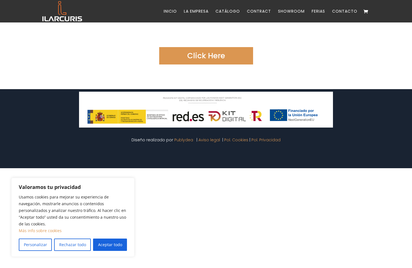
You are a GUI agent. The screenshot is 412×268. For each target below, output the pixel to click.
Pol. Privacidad (266, 140)
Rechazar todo (72, 244)
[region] (73, 217)
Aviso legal (209, 140)
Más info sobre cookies (40, 230)
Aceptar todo (110, 244)
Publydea (184, 140)
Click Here (206, 55)
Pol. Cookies (236, 140)
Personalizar (35, 244)
